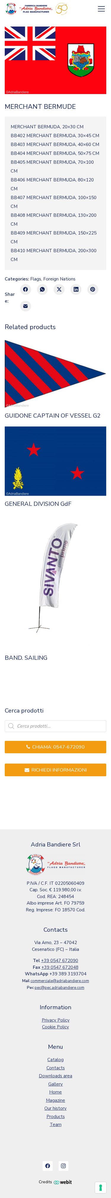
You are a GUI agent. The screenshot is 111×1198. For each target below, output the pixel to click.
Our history (55, 1108)
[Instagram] (64, 1166)
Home (55, 1092)
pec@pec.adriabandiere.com (59, 987)
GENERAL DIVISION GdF (38, 504)
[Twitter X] (59, 289)
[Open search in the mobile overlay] (55, 726)
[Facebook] (25, 289)
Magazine (55, 1100)
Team (56, 1125)
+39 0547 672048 (59, 967)
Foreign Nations (59, 279)
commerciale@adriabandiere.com (59, 981)
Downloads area (55, 1076)
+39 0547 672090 (59, 961)
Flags (35, 279)
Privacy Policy (56, 1020)
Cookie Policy (55, 1027)
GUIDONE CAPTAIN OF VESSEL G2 (53, 415)
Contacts (55, 1068)
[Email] (25, 306)
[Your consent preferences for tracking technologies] (100, 1187)
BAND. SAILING (26, 658)
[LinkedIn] (75, 289)
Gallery (55, 1084)
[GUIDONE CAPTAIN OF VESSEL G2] (55, 374)
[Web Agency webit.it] (62, 1182)
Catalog (55, 1060)
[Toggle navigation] (101, 9)
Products (55, 1117)
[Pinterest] (92, 289)
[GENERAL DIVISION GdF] (55, 461)
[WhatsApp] (42, 289)
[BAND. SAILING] (55, 582)
